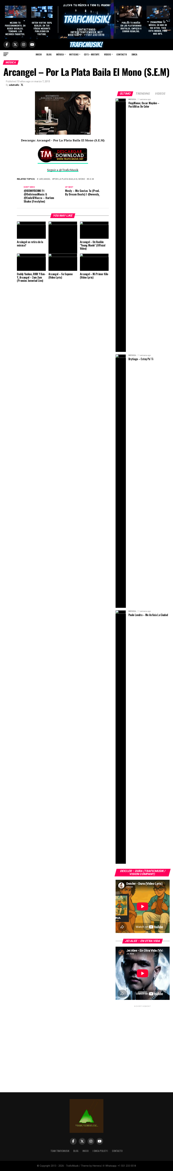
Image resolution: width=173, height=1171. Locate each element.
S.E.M (91, 179)
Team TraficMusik (60, 1151)
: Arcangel (44, 179)
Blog (49, 54)
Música (60, 54)
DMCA (134, 54)
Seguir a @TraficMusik (62, 170)
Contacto (121, 54)
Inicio (39, 54)
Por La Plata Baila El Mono (69, 179)
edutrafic (14, 85)
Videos (107, 54)
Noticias (73, 54)
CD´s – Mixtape (91, 54)
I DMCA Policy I (100, 1151)
